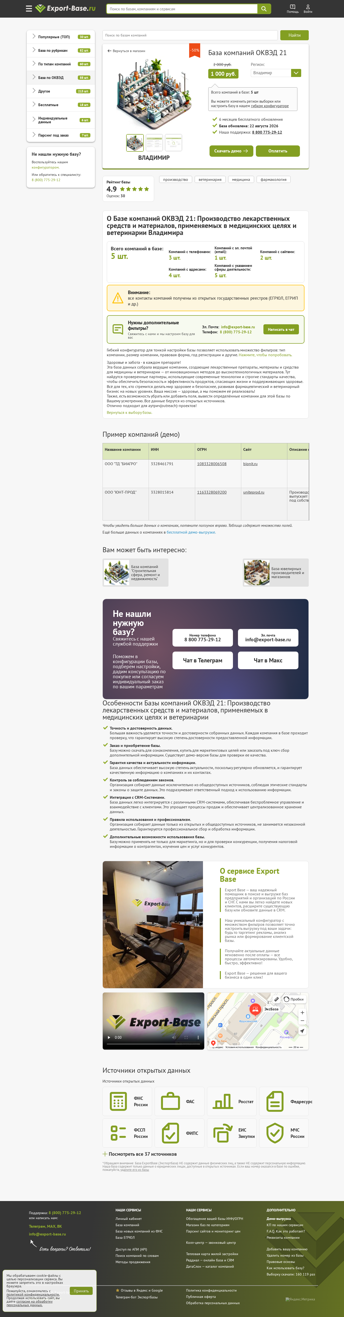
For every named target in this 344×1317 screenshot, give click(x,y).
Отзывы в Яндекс (134, 1290)
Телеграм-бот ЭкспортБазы (137, 1297)
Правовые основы (281, 1261)
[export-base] (66, 9)
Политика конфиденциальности (211, 1290)
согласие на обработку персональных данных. (30, 1303)
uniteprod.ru (253, 492)
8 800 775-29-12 (267, 132)
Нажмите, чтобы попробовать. (265, 354)
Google (157, 1290)
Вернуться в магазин (129, 51)
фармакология (274, 179)
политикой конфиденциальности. (33, 1294)
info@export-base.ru (238, 327)
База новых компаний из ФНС (139, 1231)
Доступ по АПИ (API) (131, 1249)
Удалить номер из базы (285, 1255)
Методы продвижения (133, 1262)
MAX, (52, 1226)
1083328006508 (212, 463)
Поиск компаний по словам (137, 1255)
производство (175, 179)
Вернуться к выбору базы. (129, 412)
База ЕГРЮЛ (125, 1237)
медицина (241, 179)
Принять (81, 1290)
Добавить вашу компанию (287, 1249)
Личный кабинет (129, 1218)
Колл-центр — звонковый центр (211, 1242)
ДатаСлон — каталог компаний (210, 1266)
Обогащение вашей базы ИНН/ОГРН (214, 1218)
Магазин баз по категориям (207, 1225)
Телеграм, (38, 1226)
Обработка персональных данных (213, 1303)
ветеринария (210, 179)
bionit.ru (250, 463)
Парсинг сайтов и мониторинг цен (213, 1231)
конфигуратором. (45, 167)
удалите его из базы (134, 1170)
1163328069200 (212, 492)
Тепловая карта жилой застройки (212, 1254)
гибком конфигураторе (270, 105)
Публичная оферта (201, 1296)
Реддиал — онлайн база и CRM (210, 1260)
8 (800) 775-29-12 (46, 180)
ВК (59, 1226)
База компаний (127, 1225)
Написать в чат (281, 329)
